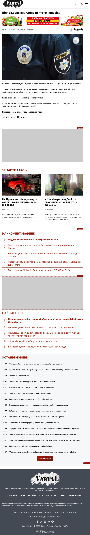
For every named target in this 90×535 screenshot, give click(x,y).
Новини (30, 30)
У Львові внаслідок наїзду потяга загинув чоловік (33, 341)
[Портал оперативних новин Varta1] (12, 4)
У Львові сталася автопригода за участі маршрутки (30, 393)
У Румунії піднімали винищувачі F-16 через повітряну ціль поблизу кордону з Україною (44, 428)
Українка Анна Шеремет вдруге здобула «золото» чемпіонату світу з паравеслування (43, 370)
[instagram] (45, 522)
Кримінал (21, 30)
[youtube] (49, 522)
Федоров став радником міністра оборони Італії (33, 239)
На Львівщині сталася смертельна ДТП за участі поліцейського (41, 327)
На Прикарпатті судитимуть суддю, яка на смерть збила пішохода (19, 202)
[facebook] (37, 522)
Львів (23, 495)
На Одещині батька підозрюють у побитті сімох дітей (30, 399)
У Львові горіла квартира (19, 376)
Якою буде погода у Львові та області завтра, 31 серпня (31, 387)
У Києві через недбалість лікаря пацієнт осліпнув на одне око (61, 202)
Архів (59, 516)
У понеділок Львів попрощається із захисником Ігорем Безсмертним (36, 417)
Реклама (43, 21)
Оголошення (74, 495)
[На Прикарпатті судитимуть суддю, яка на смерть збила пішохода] (21, 185)
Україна (32, 495)
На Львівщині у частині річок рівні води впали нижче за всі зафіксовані (37, 411)
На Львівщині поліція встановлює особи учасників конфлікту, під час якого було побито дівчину (43, 334)
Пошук (82, 4)
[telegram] (52, 522)
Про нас (18, 512)
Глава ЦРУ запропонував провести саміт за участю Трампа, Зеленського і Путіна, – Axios (45, 440)
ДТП (62, 495)
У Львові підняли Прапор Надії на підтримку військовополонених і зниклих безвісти (42, 434)
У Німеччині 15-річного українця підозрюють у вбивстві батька (34, 423)
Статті (54, 495)
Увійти (75, 4)
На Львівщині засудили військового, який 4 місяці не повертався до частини (43, 255)
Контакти (38, 512)
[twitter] (41, 522)
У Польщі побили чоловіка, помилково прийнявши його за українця (35, 364)
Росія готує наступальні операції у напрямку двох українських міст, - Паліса (43, 246)
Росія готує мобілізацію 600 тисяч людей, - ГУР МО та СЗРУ (39, 270)
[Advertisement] (42, 145)
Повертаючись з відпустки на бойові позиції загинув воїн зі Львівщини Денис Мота (44, 263)
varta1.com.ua (7, 506)
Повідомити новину (79, 4)
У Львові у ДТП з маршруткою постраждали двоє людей (37, 346)
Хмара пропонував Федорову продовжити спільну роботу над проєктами (38, 405)
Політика (44, 495)
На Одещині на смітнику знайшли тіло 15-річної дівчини (31, 446)
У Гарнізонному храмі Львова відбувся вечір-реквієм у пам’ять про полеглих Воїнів (42, 452)
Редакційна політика (65, 512)
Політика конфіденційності (41, 516)
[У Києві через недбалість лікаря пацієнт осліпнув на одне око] (64, 185)
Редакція (28, 512)
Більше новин (45, 459)
